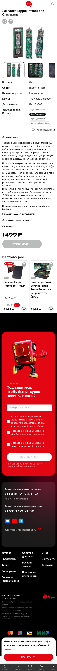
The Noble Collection (40, 99)
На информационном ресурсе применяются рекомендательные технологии (16, 616)
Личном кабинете (26, 466)
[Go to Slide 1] (13, 70)
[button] (28, 42)
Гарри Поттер (37, 88)
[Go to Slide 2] (35, 70)
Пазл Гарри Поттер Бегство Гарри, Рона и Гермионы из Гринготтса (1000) (42, 289)
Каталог (6, 553)
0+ (30, 82)
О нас (45, 553)
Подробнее (9, 650)
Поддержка (9, 571)
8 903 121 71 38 (19, 511)
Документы (48, 559)
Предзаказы (9, 559)
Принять (26, 657)
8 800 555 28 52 (21, 494)
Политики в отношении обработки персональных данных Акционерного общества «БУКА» (28, 423)
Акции (5, 565)
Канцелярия (36, 93)
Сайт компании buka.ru (20, 530)
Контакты (47, 565)
